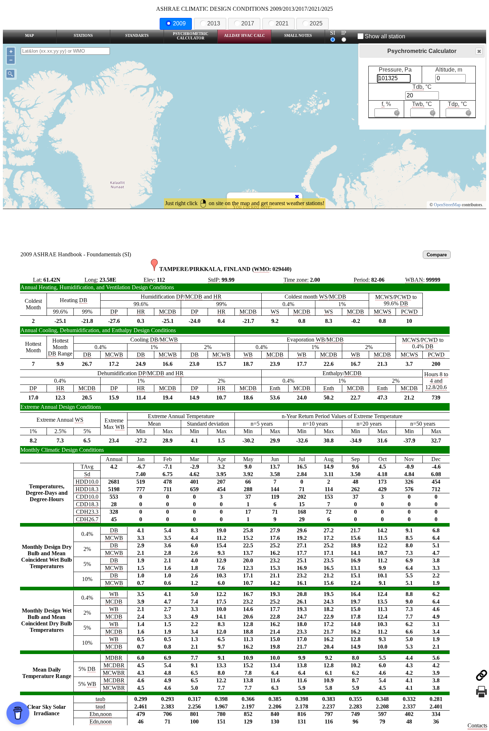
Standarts (137, 35)
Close (479, 51)
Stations (83, 35)
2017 (247, 23)
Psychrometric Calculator (190, 36)
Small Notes (298, 35)
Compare (437, 254)
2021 (282, 23)
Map (29, 35)
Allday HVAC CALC (244, 35)
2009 (179, 23)
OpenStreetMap (447, 204)
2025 (316, 23)
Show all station (385, 36)
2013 (213, 23)
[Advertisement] (244, 229)
